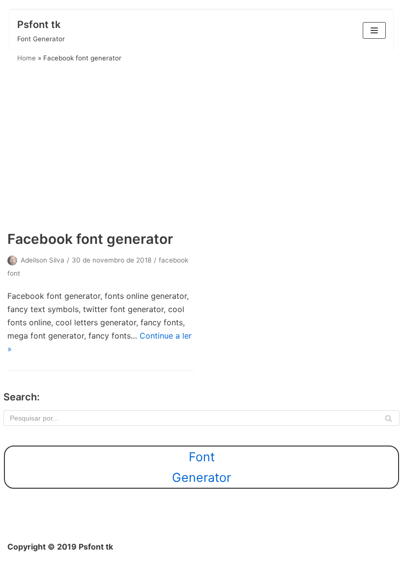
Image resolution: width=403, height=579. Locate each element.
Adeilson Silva (42, 260)
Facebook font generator (90, 239)
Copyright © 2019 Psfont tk (60, 547)
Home (26, 58)
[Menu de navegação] (374, 30)
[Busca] (388, 418)
